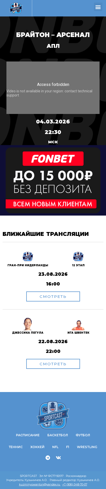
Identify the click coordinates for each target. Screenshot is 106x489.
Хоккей (37, 447)
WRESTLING (87, 447)
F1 (67, 447)
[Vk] (58, 457)
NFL (55, 447)
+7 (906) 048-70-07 (74, 484)
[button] (98, 7)
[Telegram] (47, 457)
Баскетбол (57, 435)
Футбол (83, 435)
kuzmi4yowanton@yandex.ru (40, 484)
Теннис (16, 447)
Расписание (28, 435)
